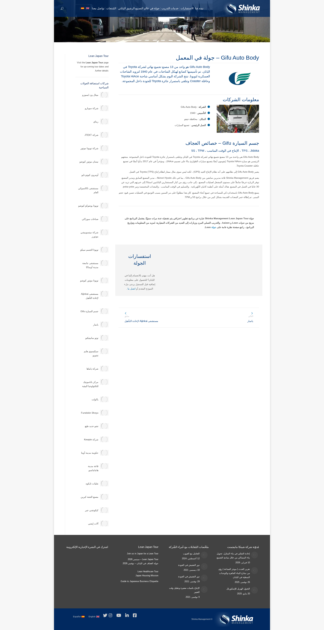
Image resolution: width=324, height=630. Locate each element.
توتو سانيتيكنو (91, 338)
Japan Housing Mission (147, 575)
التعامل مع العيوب (191, 553)
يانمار (95, 324)
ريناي (95, 121)
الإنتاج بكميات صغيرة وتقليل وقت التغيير (184, 590)
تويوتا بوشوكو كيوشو (88, 205)
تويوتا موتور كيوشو (89, 280)
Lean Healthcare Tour (148, 571)
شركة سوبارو (91, 108)
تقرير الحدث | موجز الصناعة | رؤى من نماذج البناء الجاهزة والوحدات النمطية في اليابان (234, 573)
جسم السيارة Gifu (89, 311)
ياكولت (95, 399)
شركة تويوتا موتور (89, 148)
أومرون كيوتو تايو (90, 175)
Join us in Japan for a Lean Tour (142, 553)
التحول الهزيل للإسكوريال (238, 588)
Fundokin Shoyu (89, 412)
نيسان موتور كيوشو (88, 161)
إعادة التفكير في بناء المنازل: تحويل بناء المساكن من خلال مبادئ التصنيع (233, 555)
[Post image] (254, 555)
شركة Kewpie (91, 439)
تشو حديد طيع (91, 426)
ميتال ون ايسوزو (90, 95)
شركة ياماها (92, 368)
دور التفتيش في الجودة (189, 565)
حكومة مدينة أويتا (89, 452)
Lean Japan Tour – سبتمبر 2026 (143, 559)
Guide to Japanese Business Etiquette (139, 581)
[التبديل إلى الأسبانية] (82, 8)
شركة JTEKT (91, 135)
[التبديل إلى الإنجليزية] (88, 8)
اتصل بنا (132, 288)
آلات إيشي (93, 523)
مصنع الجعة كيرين (89, 497)
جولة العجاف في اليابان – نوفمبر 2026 (140, 563)
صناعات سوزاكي (90, 219)
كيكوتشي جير (91, 510)
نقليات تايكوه (92, 483)
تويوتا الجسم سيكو (89, 249)
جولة (213, 227)
